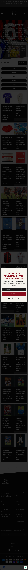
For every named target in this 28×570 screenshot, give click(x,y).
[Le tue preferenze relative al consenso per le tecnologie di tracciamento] (25, 567)
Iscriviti (14, 294)
